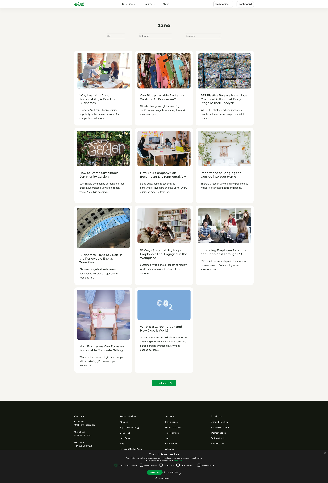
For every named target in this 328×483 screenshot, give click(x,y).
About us (124, 422)
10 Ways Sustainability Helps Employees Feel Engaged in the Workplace (163, 254)
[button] (164, 478)
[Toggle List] (219, 36)
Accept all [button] (155, 472)
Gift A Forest (171, 443)
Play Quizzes (171, 422)
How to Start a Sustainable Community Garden (99, 174)
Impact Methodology (129, 427)
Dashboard (245, 4)
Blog (122, 443)
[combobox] (201, 36)
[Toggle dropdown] (134, 4)
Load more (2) (164, 383)
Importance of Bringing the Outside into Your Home (221, 174)
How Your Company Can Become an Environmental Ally (163, 174)
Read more (178, 460)
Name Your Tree (173, 427)
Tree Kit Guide (172, 433)
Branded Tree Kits (219, 422)
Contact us (125, 433)
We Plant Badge (218, 433)
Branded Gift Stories (220, 427)
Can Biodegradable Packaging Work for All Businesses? (162, 97)
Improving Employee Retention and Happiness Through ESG (224, 252)
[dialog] (164, 466)
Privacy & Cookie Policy (131, 449)
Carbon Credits (218, 438)
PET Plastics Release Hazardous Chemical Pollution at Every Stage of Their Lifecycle (224, 99)
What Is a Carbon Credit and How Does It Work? (161, 328)
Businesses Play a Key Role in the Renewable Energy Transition (100, 258)
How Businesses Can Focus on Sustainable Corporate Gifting (101, 348)
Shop (167, 438)
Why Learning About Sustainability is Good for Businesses (97, 99)
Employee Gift (217, 443)
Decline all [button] (172, 472)
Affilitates (169, 449)
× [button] (325, 453)
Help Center (125, 438)
